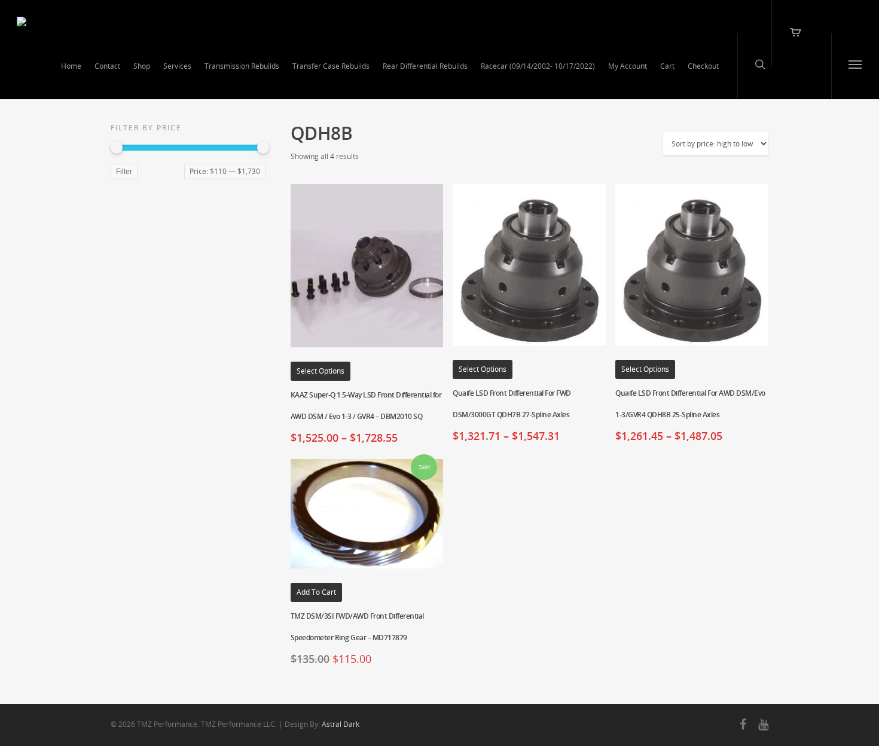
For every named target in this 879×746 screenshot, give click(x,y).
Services (177, 66)
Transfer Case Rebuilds (331, 66)
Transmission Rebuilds (242, 66)
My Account (627, 66)
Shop (141, 66)
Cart (667, 66)
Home (71, 66)
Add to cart (316, 592)
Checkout (703, 66)
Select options (320, 371)
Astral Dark (340, 724)
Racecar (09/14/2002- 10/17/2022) (538, 66)
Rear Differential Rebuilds (425, 66)
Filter (124, 171)
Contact (107, 66)
